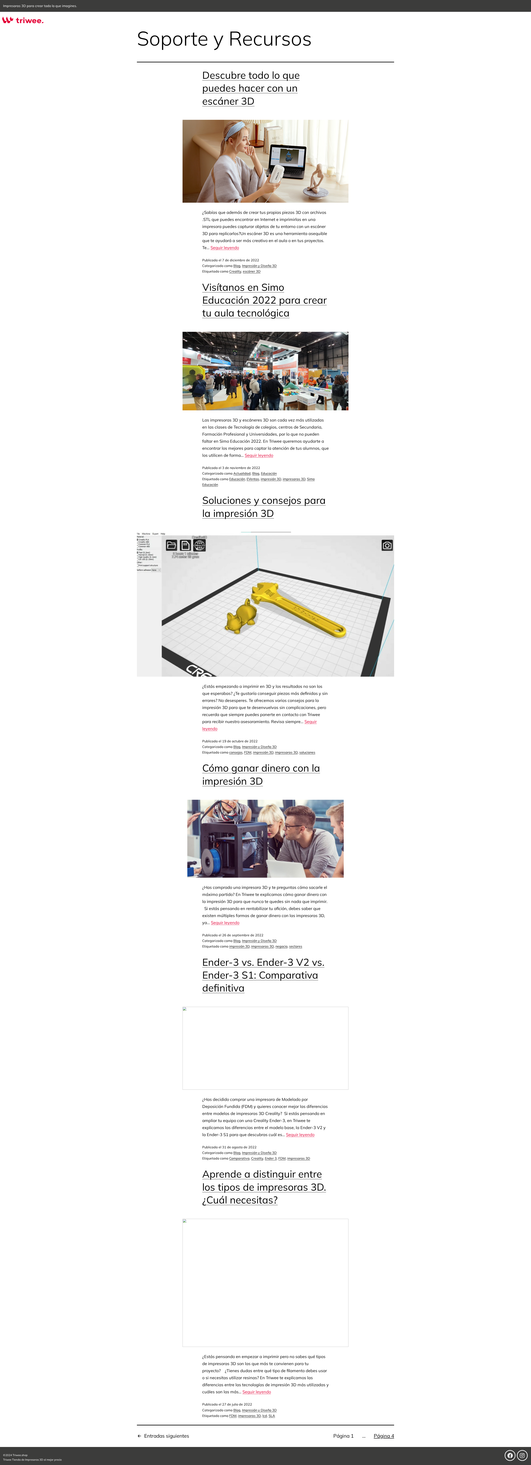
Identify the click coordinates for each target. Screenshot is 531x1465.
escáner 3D (252, 271)
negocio (281, 946)
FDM (247, 752)
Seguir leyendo (225, 247)
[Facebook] (510, 1455)
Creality (235, 271)
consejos (235, 752)
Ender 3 (271, 1158)
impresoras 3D (294, 479)
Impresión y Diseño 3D (259, 266)
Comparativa (239, 1158)
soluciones (307, 752)
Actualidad (242, 473)
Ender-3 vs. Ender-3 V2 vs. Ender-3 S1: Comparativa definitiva (263, 975)
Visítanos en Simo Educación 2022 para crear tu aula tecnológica (264, 300)
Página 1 (343, 1436)
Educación (269, 473)
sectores (295, 946)
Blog (236, 266)
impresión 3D (271, 479)
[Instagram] (522, 1455)
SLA (272, 1416)
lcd (264, 1416)
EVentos (253, 479)
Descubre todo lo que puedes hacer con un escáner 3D (251, 88)
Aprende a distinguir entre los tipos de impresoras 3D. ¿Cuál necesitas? (264, 1187)
